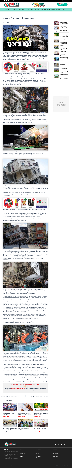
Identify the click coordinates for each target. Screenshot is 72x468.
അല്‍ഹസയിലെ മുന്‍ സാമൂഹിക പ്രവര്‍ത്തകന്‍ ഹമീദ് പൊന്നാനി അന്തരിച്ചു (10, 430)
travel (31, 9)
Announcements (15, 9)
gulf (8, 9)
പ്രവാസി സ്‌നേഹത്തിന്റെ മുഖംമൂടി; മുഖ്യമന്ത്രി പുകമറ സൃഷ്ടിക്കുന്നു (9, 413)
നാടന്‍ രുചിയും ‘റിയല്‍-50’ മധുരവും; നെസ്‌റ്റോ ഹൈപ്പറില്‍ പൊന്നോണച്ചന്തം (41, 413)
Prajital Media (19, 465)
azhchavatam (36, 9)
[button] (9, 9)
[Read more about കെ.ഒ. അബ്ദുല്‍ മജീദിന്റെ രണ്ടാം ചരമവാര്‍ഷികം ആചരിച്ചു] (41, 423)
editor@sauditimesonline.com (18, 388)
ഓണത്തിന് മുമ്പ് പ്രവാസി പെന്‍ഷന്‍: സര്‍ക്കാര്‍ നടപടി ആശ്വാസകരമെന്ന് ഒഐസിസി (24, 413)
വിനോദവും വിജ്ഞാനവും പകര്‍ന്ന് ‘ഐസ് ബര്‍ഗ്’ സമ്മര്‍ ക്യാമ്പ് (24, 430)
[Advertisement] (61, 88)
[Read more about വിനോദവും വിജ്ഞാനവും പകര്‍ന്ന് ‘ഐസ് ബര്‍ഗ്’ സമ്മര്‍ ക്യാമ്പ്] (25, 423)
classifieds (53, 9)
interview (58, 9)
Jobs (20, 9)
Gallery (41, 9)
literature (27, 9)
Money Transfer (47, 9)
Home (5, 9)
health (23, 9)
